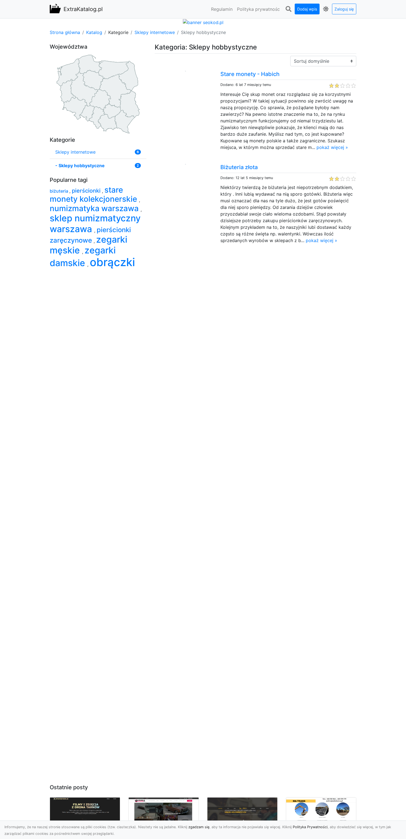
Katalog (94, 32)
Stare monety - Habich (250, 74)
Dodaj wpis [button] (307, 9)
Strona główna (65, 32)
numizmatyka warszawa (95, 208)
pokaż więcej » (332, 147)
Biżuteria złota (239, 167)
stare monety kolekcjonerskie (94, 194)
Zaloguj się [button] (344, 9)
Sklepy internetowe (155, 32)
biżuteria (59, 191)
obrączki (112, 262)
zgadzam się (198, 827)
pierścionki (87, 190)
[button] (288, 9)
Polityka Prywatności (310, 827)
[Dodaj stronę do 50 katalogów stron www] (203, 22)
